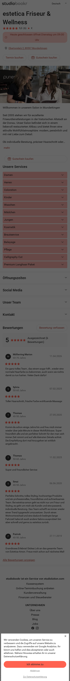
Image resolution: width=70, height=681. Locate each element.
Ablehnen (35, 670)
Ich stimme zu (35, 664)
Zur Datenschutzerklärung (35, 677)
